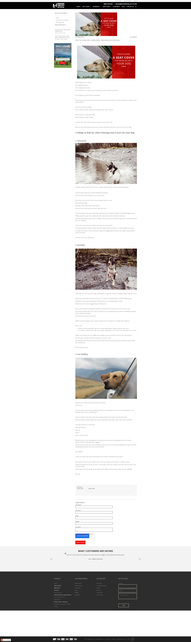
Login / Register (127, 1)
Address (98, 588)
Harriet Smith (91, 488)
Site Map (113, 639)
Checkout (136, 1)
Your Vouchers (100, 595)
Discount (99, 590)
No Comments (133, 37)
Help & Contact (78, 583)
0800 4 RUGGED (57, 585)
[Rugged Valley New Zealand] (58, 7)
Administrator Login (121, 639)
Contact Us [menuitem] (130, 6)
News (57, 17)
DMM (128, 639)
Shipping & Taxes (79, 585)
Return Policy (78, 588)
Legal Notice (77, 595)
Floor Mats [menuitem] (116, 6)
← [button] (51, 559)
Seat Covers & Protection (62, 20)
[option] (95, 557)
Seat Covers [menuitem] (85, 6)
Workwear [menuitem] (96, 6)
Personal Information (101, 585)
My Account (118, 1)
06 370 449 (56, 590)
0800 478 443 (108, 4)
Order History (100, 592)
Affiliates (77, 592)
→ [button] (140, 559)
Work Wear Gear (60, 22)
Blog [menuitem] (123, 6)
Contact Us (107, 639)
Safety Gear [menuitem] (106, 6)
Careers (76, 590)
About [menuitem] (78, 6)
